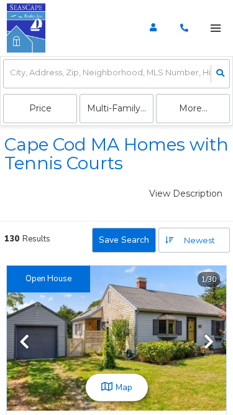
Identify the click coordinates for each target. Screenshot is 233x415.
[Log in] (153, 28)
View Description (185, 193)
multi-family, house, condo (120, 108)
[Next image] (208, 343)
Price (40, 108)
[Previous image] (24, 343)
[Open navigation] (215, 28)
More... (193, 108)
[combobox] (11, 74)
